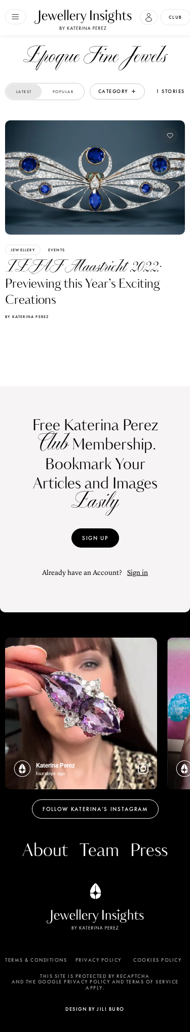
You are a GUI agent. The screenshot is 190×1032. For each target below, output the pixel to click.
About (45, 850)
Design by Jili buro (95, 1009)
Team (99, 850)
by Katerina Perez (27, 316)
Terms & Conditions (36, 960)
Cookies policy (157, 960)
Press (149, 850)
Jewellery (23, 249)
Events (56, 249)
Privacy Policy (98, 960)
